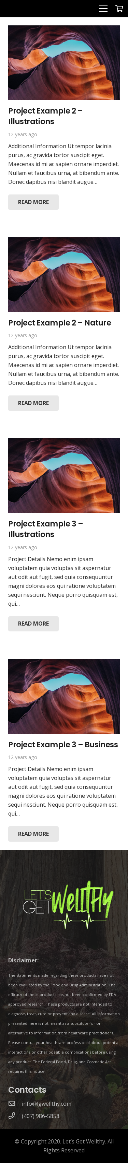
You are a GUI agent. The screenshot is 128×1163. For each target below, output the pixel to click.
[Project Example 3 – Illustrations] (64, 443)
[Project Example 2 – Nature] (64, 242)
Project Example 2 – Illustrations (45, 116)
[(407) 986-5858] (15, 1116)
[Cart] (119, 8)
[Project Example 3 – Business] (64, 663)
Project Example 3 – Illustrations (45, 529)
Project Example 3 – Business (63, 744)
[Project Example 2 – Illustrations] (64, 30)
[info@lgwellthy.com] (15, 1103)
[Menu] (103, 8)
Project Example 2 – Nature (59, 322)
